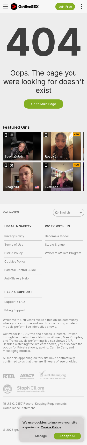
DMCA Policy (13, 253)
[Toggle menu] (5, 6)
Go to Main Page (43, 104)
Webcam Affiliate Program (63, 253)
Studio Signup (55, 244)
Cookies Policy (15, 261)
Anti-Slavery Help (16, 278)
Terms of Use (13, 244)
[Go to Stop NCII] (31, 389)
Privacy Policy (14, 236)
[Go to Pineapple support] (8, 389)
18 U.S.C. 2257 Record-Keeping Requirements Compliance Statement (35, 406)
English (65, 212)
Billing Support (14, 310)
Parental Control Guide (20, 270)
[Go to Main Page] (27, 6)
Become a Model (57, 236)
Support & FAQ (14, 302)
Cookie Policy (51, 427)
